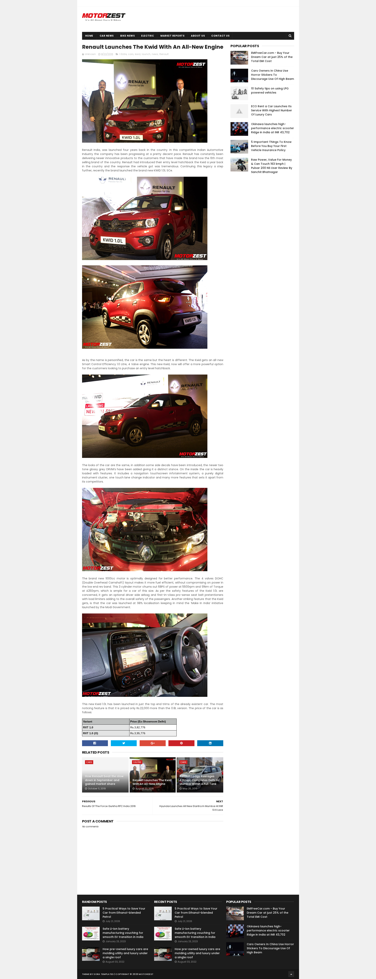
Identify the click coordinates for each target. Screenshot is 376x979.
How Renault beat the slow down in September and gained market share (104, 780)
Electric (147, 35)
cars (131, 54)
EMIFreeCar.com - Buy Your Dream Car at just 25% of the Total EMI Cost (272, 57)
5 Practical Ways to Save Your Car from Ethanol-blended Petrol (124, 913)
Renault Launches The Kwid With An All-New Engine (152, 782)
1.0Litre (123, 54)
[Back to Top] (291, 974)
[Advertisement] (259, 236)
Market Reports (172, 35)
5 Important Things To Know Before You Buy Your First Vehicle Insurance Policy (271, 146)
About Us (198, 35)
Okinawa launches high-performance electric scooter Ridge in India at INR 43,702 (272, 128)
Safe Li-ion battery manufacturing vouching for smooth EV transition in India (123, 933)
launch (146, 54)
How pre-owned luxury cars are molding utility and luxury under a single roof (125, 953)
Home (89, 35)
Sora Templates (104, 974)
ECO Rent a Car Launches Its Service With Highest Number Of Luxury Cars (271, 110)
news (155, 54)
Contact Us (220, 35)
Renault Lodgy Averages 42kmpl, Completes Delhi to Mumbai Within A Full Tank (199, 780)
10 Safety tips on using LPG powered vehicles (270, 90)
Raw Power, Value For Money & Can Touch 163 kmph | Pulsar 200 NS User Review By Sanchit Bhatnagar (271, 166)
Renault (164, 54)
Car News (107, 35)
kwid (137, 54)
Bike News (127, 35)
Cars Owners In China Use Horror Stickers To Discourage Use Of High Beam (272, 75)
